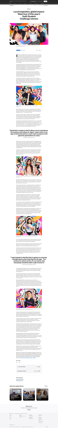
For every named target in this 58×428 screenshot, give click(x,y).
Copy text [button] (37, 366)
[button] (36, 1)
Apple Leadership (40, 419)
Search (46, 5)
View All (46, 386)
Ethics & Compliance (41, 421)
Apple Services (35, 5)
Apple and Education (31, 418)
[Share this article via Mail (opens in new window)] (39, 50)
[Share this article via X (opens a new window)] (38, 50)
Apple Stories (40, 5)
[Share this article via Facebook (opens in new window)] (37, 50)
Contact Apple (40, 422)
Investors (40, 420)
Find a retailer (11, 424)
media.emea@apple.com (19, 380)
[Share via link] (41, 50)
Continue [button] (45, 1)
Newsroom (12, 5)
